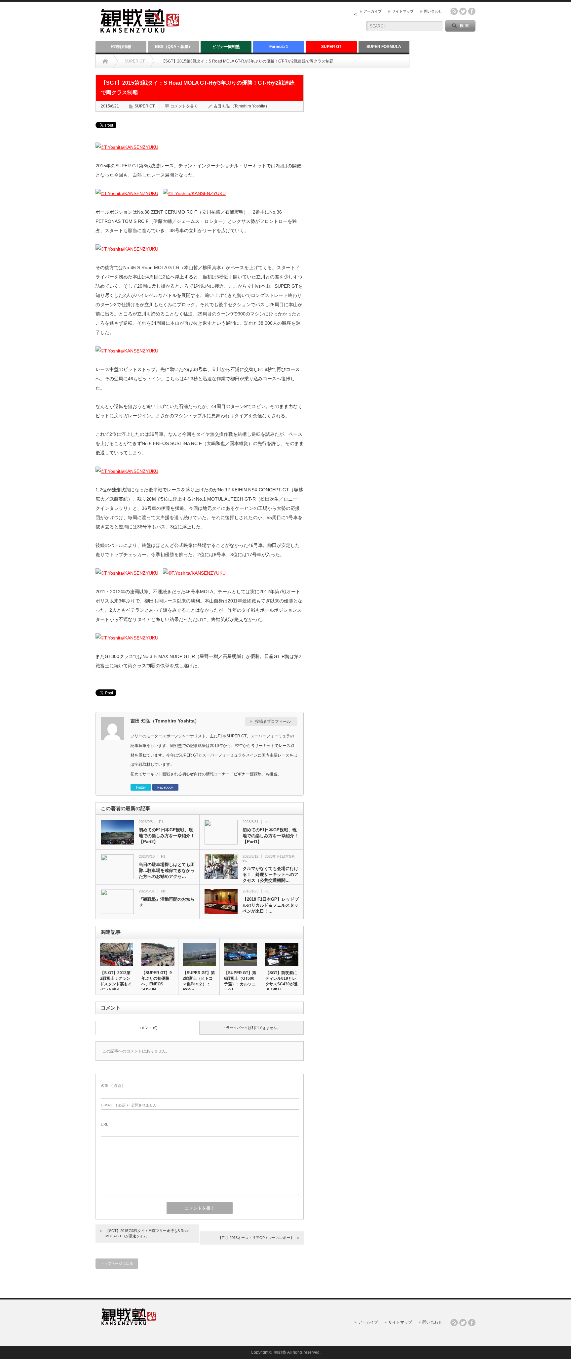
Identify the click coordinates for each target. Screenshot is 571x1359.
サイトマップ (403, 11)
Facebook (165, 787)
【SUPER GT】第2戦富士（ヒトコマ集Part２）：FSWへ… (199, 981)
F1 (161, 822)
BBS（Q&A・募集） (173, 46)
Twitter (140, 787)
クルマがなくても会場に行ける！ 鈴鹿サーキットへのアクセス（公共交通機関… (270, 874)
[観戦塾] (139, 29)
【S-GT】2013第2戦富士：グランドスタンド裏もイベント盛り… (116, 981)
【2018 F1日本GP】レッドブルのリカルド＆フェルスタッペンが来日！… (271, 905)
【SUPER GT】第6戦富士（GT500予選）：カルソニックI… (240, 981)
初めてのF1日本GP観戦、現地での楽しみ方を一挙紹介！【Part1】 (270, 835)
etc (267, 822)
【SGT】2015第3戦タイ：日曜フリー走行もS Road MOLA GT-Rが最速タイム (147, 1233)
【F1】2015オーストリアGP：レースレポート (256, 1238)
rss (454, 11)
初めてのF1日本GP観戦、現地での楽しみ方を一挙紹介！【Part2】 (167, 835)
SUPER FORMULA (383, 46)
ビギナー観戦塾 (226, 46)
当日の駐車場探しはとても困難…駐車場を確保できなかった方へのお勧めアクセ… (167, 870)
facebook (472, 11)
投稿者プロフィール (273, 721)
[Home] (105, 61)
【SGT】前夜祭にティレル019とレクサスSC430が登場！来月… (281, 981)
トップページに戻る (116, 1263)
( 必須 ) (112, 1086)
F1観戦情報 (121, 46)
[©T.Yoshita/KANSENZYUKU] (126, 147)
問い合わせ (433, 11)
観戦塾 (280, 1352)
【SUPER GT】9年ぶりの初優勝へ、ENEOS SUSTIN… (156, 981)
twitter (463, 11)
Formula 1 (278, 46)
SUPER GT (331, 46)
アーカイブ (372, 11)
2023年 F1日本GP (279, 856)
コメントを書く (184, 106)
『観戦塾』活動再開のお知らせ (167, 902)
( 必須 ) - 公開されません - (130, 1105)
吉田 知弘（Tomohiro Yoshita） (241, 106)
